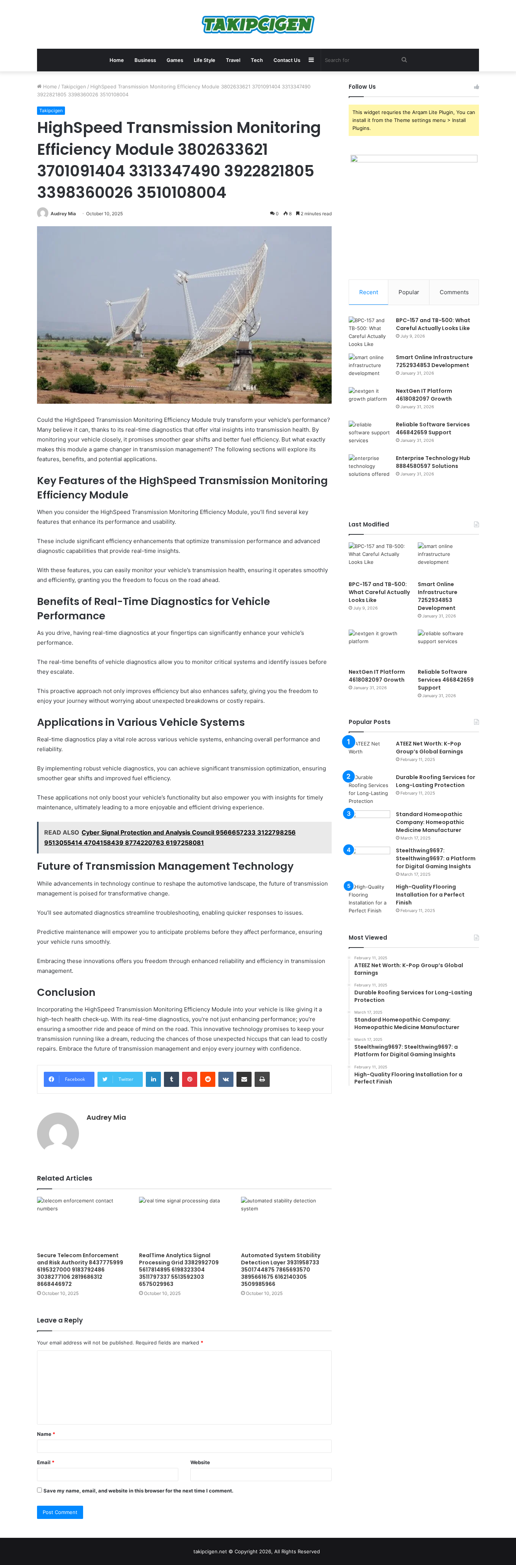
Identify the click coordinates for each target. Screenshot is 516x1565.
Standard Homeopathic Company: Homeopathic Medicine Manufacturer (430, 822)
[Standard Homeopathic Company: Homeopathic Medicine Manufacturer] (369, 824)
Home (117, 60)
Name (46, 1434)
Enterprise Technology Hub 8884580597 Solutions (433, 462)
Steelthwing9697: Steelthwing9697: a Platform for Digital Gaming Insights (436, 858)
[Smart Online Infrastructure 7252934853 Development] (369, 367)
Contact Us (286, 60)
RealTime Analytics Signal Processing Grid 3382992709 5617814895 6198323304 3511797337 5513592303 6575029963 (179, 1270)
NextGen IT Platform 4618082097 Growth (424, 395)
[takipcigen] (258, 24)
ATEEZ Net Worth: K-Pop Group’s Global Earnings (429, 747)
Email (45, 1462)
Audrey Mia (63, 213)
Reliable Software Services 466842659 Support (433, 428)
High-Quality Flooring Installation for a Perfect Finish (430, 894)
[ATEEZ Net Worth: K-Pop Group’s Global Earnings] (369, 754)
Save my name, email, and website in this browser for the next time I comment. (138, 1491)
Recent (368, 292)
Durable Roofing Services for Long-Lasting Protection (435, 781)
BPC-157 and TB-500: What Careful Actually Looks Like (433, 324)
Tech (257, 60)
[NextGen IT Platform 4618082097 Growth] (369, 401)
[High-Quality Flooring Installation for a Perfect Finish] (369, 899)
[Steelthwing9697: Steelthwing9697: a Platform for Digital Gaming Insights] (369, 861)
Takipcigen (73, 86)
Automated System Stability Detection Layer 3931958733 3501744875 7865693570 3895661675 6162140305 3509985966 (280, 1270)
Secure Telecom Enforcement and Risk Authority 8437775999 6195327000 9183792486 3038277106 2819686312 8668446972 (80, 1270)
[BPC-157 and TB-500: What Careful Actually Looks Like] (369, 332)
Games (175, 60)
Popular (409, 292)
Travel (233, 60)
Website (200, 1462)
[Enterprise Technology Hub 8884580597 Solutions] (369, 468)
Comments (454, 292)
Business (145, 60)
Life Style (204, 60)
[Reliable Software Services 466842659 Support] (369, 435)
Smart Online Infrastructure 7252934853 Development (434, 361)
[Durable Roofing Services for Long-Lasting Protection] (369, 789)
